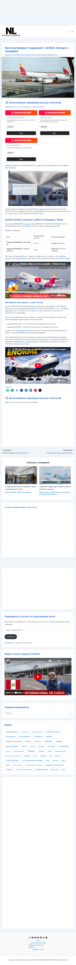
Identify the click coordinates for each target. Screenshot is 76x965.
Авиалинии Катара (52, 55)
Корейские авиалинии (50, 494)
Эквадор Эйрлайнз (12, 732)
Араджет (28, 741)
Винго (63, 769)
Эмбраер (41, 751)
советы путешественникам (24, 769)
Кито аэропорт (24, 736)
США (49, 751)
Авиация (7, 492)
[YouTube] (35, 937)
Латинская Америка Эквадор (32, 760)
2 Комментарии (26, 492)
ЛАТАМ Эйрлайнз (12, 760)
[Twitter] (29, 937)
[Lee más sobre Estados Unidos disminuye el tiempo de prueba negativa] (21, 475)
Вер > (21, 133)
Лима (47, 760)
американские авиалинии (14, 741)
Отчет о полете (18, 765)
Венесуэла (54, 769)
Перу (63, 760)
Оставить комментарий (21, 55)
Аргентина (37, 741)
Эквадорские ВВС (60, 751)
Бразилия (41, 746)
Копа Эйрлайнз (63, 746)
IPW (50, 756)
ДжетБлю (58, 756)
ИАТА (35, 756)
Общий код (43, 211)
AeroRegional (38, 736)
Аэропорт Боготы (37, 732)
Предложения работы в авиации (36, 946)
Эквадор (39, 55)
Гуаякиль (12, 167)
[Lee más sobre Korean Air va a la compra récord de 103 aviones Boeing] (55, 475)
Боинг (41, 494)
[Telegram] (46, 937)
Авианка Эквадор (12, 746)
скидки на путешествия (38, 943)
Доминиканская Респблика (34, 765)
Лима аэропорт (10, 736)
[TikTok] (43, 937)
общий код (40, 165)
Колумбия (51, 746)
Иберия (44, 55)
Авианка (59, 741)
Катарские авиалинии (23, 330)
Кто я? (38, 940)
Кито (6, 167)
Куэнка (8, 751)
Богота (32, 746)
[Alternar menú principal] (72, 32)
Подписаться (11, 636)
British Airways (32, 55)
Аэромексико (25, 732)
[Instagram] (38, 937)
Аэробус (49, 736)
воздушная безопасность (55, 765)
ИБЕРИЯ (33, 308)
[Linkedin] (41, 937)
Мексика (55, 760)
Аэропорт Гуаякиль (53, 732)
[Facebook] (32, 937)
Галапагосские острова (13, 756)
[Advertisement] (38, 13)
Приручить (9, 769)
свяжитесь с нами (38, 949)
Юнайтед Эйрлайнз (42, 769)
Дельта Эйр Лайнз (18, 751)
